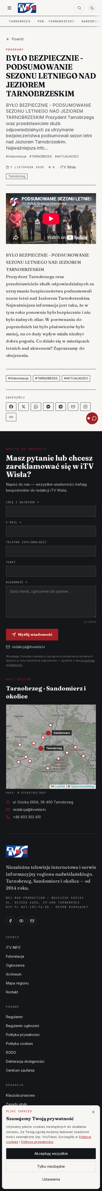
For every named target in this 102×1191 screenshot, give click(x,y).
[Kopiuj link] (11, 417)
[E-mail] (32, 920)
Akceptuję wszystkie (51, 1153)
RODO (11, 1052)
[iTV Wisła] (17, 851)
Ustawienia (51, 1179)
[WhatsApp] (36, 406)
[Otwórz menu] (9, 7)
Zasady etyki (16, 1104)
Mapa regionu (17, 983)
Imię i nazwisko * (22, 502)
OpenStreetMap (83, 786)
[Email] (73, 406)
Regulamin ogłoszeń (22, 1026)
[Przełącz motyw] (92, 8)
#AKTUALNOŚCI (67, 156)
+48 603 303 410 (27, 817)
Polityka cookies (19, 1043)
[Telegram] (60, 406)
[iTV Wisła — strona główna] (27, 8)
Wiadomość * (16, 582)
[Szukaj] (79, 8)
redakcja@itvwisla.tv (28, 647)
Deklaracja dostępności (25, 1061)
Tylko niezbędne (51, 1166)
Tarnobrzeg (20, 21)
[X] (23, 406)
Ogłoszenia (15, 965)
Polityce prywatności (37, 1142)
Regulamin (14, 1017)
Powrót (18, 39)
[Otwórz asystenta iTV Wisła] (92, 418)
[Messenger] (48, 406)
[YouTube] (21, 920)
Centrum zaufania (20, 1070)
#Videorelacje (16, 156)
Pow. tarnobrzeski (56, 21)
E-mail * (14, 522)
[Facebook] (11, 406)
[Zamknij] (93, 1112)
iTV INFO (13, 947)
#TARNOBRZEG (40, 156)
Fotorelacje (15, 956)
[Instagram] (85, 406)
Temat (11, 562)
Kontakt (12, 992)
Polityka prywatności (23, 1034)
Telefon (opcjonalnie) (26, 542)
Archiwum (14, 974)
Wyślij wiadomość (35, 634)
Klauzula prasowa (20, 1095)
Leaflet (59, 786)
